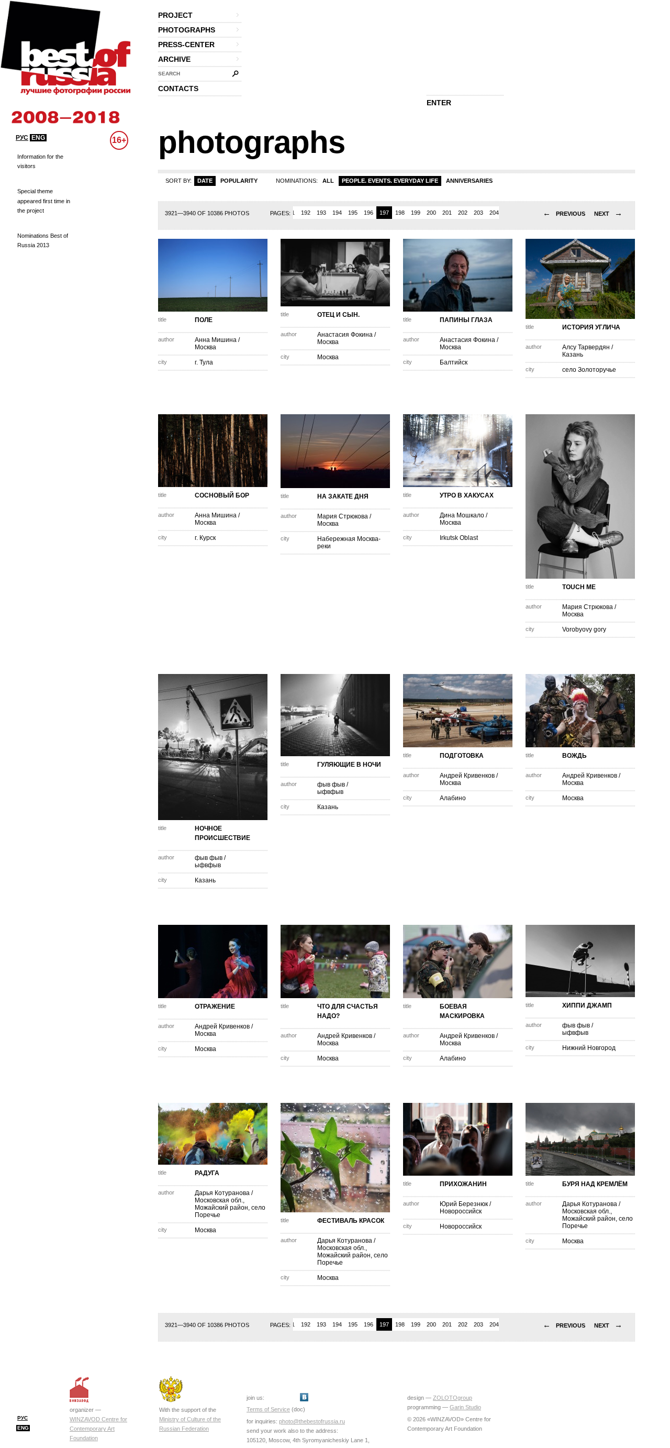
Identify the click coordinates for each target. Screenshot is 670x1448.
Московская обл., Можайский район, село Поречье (230, 1208)
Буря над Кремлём (595, 1184)
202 (462, 212)
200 (431, 212)
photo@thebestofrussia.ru (312, 1421)
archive (174, 59)
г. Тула (204, 362)
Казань (572, 354)
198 (400, 212)
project (175, 15)
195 (353, 212)
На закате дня (342, 496)
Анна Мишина (216, 340)
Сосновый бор (222, 495)
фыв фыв (208, 857)
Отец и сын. (338, 314)
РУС (22, 137)
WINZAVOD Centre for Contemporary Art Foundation (98, 1428)
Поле (204, 320)
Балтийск (453, 362)
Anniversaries (469, 181)
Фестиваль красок (350, 1220)
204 (494, 212)
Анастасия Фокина (345, 334)
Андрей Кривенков (467, 775)
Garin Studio (465, 1407)
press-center (186, 44)
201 (447, 212)
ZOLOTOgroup (452, 1398)
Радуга (207, 1173)
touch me (579, 587)
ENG (38, 137)
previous (564, 214)
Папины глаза (466, 320)
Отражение (215, 1006)
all (328, 181)
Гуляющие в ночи (349, 764)
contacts (178, 88)
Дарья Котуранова (222, 1193)
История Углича (591, 327)
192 (305, 212)
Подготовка (462, 755)
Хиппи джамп (587, 1005)
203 (478, 212)
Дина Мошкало (462, 515)
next (608, 214)
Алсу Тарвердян (586, 347)
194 (337, 212)
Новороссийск (461, 1211)
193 (321, 212)
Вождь (574, 755)
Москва (205, 347)
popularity (239, 181)
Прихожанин (463, 1184)
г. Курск (205, 537)
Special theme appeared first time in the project (43, 200)
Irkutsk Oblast (459, 537)
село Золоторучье (589, 369)
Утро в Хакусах (467, 495)
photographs (186, 30)
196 (368, 212)
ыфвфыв (208, 865)
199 (415, 212)
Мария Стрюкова (342, 516)
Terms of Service (268, 1409)
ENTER (439, 102)
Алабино (453, 798)
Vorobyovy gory (584, 629)
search (169, 73)
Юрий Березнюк (464, 1204)
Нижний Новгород (589, 1048)
